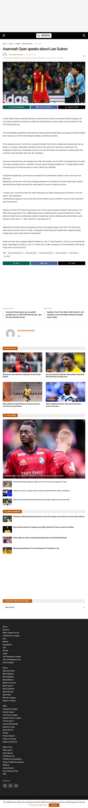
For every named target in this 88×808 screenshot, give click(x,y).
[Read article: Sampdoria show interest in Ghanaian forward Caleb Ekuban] (22, 362)
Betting (5, 642)
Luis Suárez (73, 253)
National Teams (27, 44)
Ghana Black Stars (46, 253)
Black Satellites (9, 689)
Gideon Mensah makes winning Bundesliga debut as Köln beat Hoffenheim (40, 538)
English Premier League (12, 718)
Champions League (10, 709)
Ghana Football (61, 253)
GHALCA (6, 765)
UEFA (5, 706)
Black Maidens (8, 677)
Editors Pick (7, 747)
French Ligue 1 (8, 721)
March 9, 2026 (31, 54)
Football (17, 44)
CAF (4, 648)
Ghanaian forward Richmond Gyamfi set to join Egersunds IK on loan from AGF (41, 499)
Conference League (10, 715)
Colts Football (8, 662)
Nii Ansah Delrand (16, 54)
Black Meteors (8, 680)
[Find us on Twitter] (10, 786)
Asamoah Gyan (31, 253)
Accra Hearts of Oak (10, 771)
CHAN (5, 654)
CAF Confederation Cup (12, 660)
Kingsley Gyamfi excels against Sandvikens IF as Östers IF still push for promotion (33, 476)
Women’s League (9, 698)
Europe (5, 733)
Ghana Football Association (13, 762)
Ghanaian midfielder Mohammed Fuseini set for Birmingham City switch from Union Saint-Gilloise (48, 516)
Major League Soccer (11, 633)
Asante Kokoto (8, 768)
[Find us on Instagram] (16, 786)
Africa (5, 627)
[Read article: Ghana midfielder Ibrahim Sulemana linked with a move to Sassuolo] (65, 392)
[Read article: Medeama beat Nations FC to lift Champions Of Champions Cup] (7, 550)
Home (5, 44)
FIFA (4, 774)
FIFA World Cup (8, 756)
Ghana (11, 44)
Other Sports (7, 750)
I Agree (54, 805)
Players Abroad (9, 736)
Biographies (7, 645)
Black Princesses (9, 683)
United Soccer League (11, 636)
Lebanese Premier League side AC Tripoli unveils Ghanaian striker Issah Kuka (41, 491)
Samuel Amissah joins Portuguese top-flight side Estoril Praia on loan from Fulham (43, 527)
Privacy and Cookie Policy (38, 805)
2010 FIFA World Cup (15, 253)
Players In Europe (9, 739)
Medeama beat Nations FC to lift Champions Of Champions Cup (36, 548)
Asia (4, 639)
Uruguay (7, 256)
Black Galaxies (8, 674)
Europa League (8, 712)
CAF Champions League (12, 657)
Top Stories (41, 58)
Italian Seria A (8, 730)
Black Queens (8, 686)
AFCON (5, 651)
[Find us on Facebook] (5, 786)
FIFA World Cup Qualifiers (12, 759)
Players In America (10, 742)
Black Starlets (8, 692)
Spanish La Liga (9, 727)
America (6, 630)
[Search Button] (84, 35)
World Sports (8, 753)
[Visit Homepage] (44, 35)
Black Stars (38, 44)
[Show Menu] (4, 35)
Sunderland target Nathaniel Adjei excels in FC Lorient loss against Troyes (40, 482)
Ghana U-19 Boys (9, 701)
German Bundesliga (10, 724)
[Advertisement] (44, 16)
